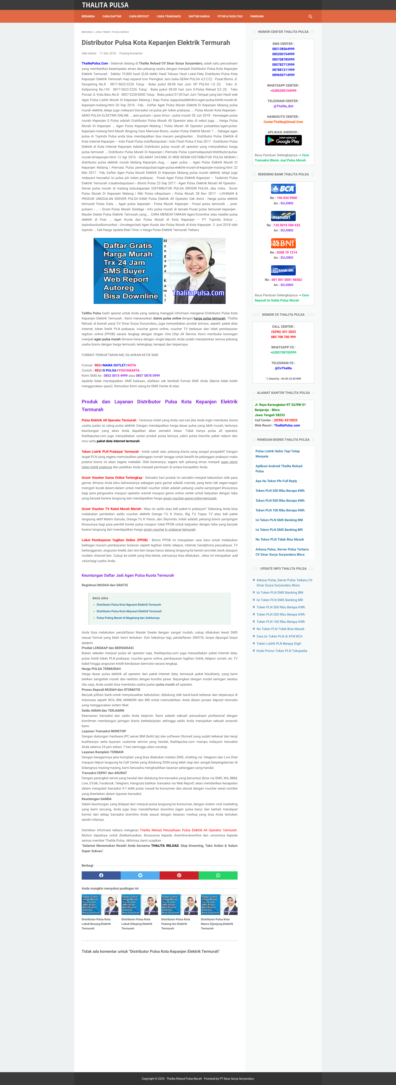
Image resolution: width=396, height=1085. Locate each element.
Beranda (88, 16)
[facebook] (101, 875)
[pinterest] (179, 875)
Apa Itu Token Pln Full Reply (276, 481)
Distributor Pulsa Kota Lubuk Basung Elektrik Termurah (96, 924)
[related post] (100, 904)
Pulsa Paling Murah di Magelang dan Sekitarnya (128, 618)
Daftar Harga (199, 16)
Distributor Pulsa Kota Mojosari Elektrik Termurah (129, 611)
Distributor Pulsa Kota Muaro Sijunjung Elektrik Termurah (217, 924)
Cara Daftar (112, 16)
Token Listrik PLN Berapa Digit (279, 644)
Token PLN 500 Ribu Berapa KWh (280, 501)
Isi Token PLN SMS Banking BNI (279, 520)
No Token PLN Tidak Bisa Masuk (280, 539)
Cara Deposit (139, 16)
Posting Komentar (131, 53)
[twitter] (140, 875)
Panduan (257, 16)
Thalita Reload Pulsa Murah (184, 1078)
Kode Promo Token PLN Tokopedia (282, 651)
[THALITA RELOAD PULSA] (108, 5)
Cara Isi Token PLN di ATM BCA (279, 636)
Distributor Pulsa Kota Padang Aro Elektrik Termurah (175, 924)
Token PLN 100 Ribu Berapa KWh (280, 510)
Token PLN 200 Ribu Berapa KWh (280, 491)
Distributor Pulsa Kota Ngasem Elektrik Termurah (129, 604)
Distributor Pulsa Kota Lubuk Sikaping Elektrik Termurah (136, 924)
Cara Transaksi (169, 16)
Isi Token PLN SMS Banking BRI (279, 530)
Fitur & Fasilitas (230, 16)
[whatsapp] (218, 875)
